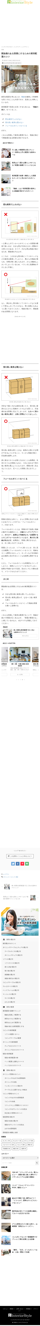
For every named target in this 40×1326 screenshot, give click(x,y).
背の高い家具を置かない (14, 122)
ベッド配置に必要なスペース (14, 1061)
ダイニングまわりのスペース (14, 1050)
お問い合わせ (19, 1309)
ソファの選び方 (8, 959)
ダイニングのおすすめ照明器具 (15, 1078)
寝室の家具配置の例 (11, 1058)
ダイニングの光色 (11, 1082)
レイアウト (6, 874)
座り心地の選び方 (11, 967)
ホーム (5, 1309)
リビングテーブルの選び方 (12, 982)
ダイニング (6, 877)
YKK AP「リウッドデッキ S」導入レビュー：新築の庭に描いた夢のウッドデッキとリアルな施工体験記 (25, 1174)
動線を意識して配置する (13, 1015)
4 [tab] (22, 680)
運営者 (11, 1309)
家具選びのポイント (9, 943)
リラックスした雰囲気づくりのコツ (16, 1105)
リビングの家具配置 (9, 1030)
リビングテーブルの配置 (13, 1038)
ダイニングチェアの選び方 (14, 955)
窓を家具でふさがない (13, 119)
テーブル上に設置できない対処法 (16, 1090)
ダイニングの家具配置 (10, 1042)
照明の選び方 (9, 1070)
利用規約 (28, 1309)
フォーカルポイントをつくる (16, 126)
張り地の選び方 (10, 971)
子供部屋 (6, 1148)
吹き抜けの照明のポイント (14, 1113)
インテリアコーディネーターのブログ (20, 1319)
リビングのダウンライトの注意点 (16, 1109)
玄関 (23, 1148)
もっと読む (20, 674)
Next (37, 663)
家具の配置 (8, 1007)
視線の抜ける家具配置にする (14, 1026)
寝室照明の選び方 (9, 1117)
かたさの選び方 (10, 1002)
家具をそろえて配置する (13, 1019)
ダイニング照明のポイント (12, 1074)
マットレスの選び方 (9, 994)
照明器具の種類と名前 (10, 1132)
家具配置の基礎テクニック (12, 1011)
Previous (3, 663)
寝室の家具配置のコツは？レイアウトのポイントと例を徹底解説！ (20, 665)
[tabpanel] (20, 662)
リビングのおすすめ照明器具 (14, 1097)
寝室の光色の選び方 (11, 1121)
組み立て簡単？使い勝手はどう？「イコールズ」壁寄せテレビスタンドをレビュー (24, 1200)
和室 (30, 1144)
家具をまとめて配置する (13, 1022)
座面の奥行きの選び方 (12, 978)
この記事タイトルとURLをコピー (21, 856)
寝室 (17, 877)
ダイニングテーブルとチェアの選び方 (15, 947)
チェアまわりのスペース (13, 1046)
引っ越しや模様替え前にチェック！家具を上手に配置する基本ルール (24, 152)
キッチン (6, 1140)
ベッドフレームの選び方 (11, 990)
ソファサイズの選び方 (12, 963)
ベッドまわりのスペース (13, 1065)
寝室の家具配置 (8, 1054)
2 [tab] (19, 680)
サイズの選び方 (10, 998)
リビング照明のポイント (11, 1094)
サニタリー (17, 1140)
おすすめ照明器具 (11, 1128)
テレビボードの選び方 (10, 986)
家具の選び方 (9, 939)
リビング (12, 877)
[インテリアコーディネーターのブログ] (20, 2)
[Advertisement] (20, 24)
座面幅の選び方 (10, 974)
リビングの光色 (10, 1101)
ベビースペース (8, 1144)
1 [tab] (17, 680)
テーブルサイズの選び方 (13, 951)
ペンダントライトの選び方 (14, 1086)
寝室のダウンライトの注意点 (14, 1125)
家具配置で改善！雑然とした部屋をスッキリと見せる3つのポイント (24, 178)
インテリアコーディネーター (12, 63)
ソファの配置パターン (12, 1034)
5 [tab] (24, 680)
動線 (23, 97)
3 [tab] (20, 680)
